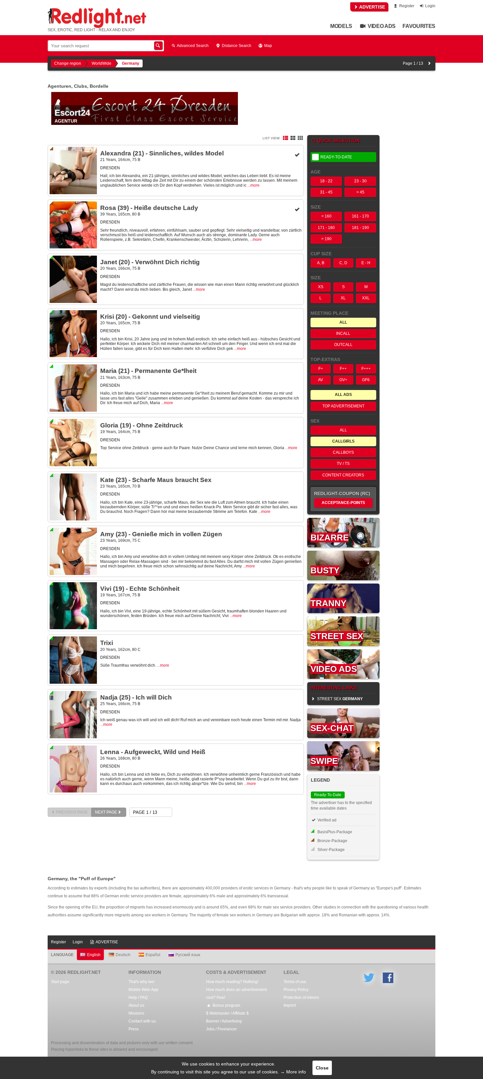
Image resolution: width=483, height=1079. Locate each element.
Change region (67, 63)
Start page (60, 981)
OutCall (343, 344)
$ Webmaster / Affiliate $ (227, 1013)
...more (253, 185)
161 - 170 (360, 216)
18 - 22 (326, 181)
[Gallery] (300, 138)
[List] (285, 138)
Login (429, 6)
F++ (343, 368)
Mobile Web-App (143, 989)
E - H (365, 263)
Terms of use (295, 981)
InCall (343, 333)
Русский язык (187, 955)
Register (406, 6)
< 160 (326, 216)
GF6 (366, 380)
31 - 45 (326, 192)
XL (343, 298)
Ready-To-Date (336, 157)
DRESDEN (110, 168)
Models (341, 26)
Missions (136, 1013)
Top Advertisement (343, 406)
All (343, 430)
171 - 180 (326, 227)
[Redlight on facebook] (388, 978)
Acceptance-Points (343, 502)
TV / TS (343, 463)
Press (133, 1029)
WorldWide (101, 63)
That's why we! (141, 981)
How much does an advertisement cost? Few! (236, 993)
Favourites (418, 26)
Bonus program (226, 1005)
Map (267, 45)
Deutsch (123, 955)
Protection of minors (301, 997)
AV (320, 380)
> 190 (326, 239)
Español (153, 955)
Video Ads (381, 26)
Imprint (290, 1005)
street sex (339, 699)
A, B (320, 263)
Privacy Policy (296, 989)
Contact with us (142, 1021)
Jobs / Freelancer (221, 1029)
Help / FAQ (138, 997)
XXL (366, 298)
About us (136, 1005)
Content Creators (343, 475)
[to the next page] (429, 63)
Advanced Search (192, 45)
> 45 (360, 192)
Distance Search (236, 45)
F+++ (366, 368)
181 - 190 (360, 227)
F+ (320, 368)
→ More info (293, 1071)
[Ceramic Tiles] (292, 138)
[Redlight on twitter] (369, 978)
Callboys (343, 452)
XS (320, 287)
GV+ (343, 380)
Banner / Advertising (224, 1021)
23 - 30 (360, 181)
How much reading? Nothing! (232, 981)
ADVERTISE (371, 7)
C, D (343, 263)
